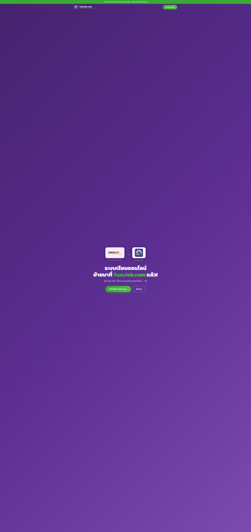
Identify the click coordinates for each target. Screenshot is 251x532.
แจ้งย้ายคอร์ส (170, 7)
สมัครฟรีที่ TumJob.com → (118, 289)
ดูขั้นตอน (139, 289)
